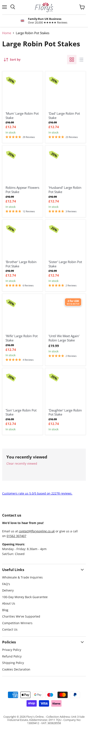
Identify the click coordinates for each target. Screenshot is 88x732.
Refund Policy (12, 656)
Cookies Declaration (16, 669)
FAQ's (6, 584)
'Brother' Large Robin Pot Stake (21, 264)
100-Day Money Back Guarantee (25, 597)
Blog (5, 610)
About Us (8, 603)
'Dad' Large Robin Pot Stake (64, 115)
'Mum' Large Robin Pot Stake (22, 115)
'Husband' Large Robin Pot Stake (64, 189)
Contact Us (10, 629)
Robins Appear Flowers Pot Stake (22, 189)
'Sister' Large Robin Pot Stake (65, 264)
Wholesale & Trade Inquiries (22, 577)
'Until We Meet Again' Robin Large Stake (63, 338)
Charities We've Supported (21, 616)
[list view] (81, 59)
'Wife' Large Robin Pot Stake (22, 338)
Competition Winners (17, 623)
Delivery (8, 590)
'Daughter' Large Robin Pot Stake (65, 412)
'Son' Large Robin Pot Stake (21, 412)
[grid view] (71, 59)
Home (6, 33)
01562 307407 (16, 536)
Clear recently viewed (21, 463)
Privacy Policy (11, 650)
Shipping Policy (13, 663)
